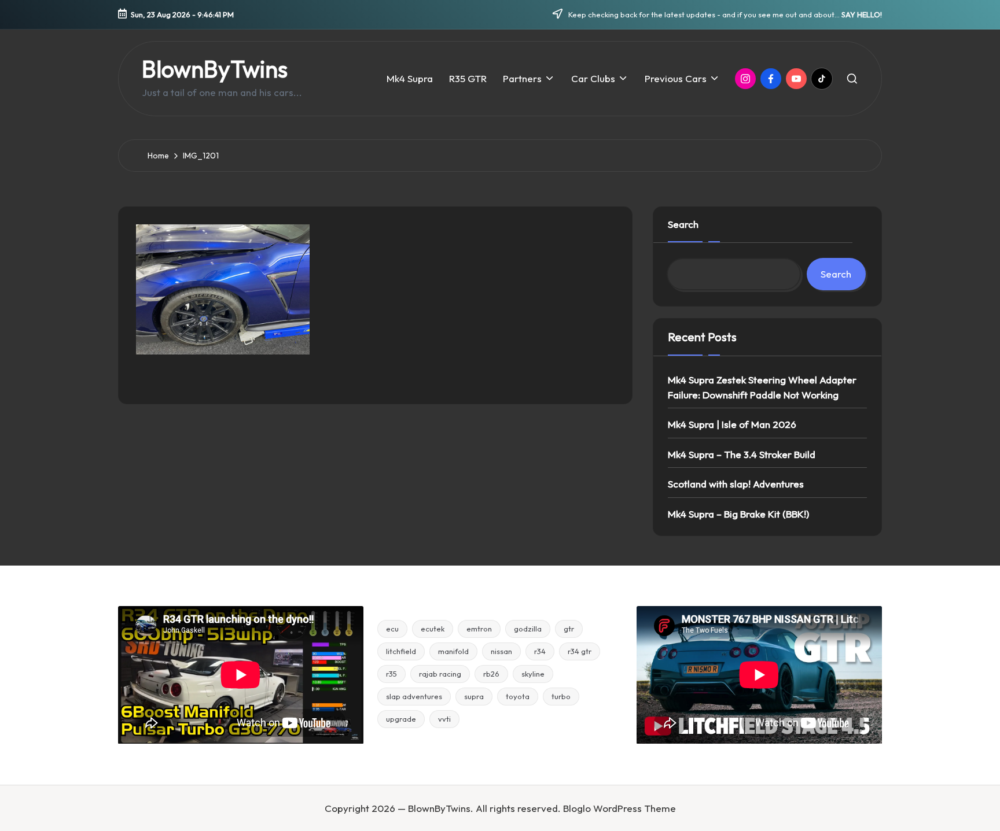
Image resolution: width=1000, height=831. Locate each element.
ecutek (432, 628)
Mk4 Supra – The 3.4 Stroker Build (741, 454)
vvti (444, 718)
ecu (392, 628)
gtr (569, 628)
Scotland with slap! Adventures (736, 484)
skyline (533, 673)
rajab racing (440, 673)
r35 (391, 673)
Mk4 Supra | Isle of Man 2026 (732, 424)
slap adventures (414, 696)
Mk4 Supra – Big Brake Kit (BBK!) (738, 514)
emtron (479, 628)
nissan (501, 651)
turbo (561, 696)
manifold (453, 651)
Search (683, 224)
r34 (540, 651)
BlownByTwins (215, 69)
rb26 (491, 673)
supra (474, 696)
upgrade (401, 718)
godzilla (528, 628)
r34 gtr (579, 651)
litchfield (401, 651)
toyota (518, 696)
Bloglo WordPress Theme (619, 808)
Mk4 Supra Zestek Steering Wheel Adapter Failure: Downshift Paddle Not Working (762, 387)
